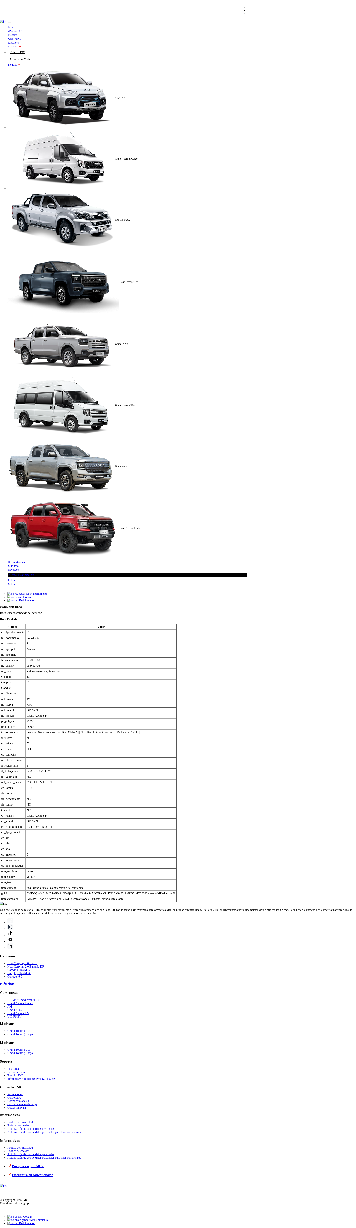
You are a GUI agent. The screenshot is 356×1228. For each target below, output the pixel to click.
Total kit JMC (17, 52)
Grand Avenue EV (18, 1013)
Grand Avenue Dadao (130, 528)
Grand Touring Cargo (126, 158)
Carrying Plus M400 (19, 973)
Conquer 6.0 (14, 976)
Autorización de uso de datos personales (30, 1128)
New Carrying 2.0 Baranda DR (25, 966)
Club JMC (13, 565)
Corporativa (14, 38)
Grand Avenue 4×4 (128, 281)
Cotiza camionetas (18, 1100)
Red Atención (26, 1223)
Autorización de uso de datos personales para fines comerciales (44, 1132)
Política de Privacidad (20, 1122)
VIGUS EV (14, 1016)
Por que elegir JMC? (28, 1166)
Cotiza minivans (16, 1107)
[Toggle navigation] (9, 22)
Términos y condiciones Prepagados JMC (31, 1078)
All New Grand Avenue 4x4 (24, 999)
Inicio (11, 27)
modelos (12, 64)
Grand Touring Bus (125, 405)
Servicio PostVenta (20, 59)
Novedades (13, 569)
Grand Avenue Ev (124, 466)
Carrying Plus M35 (18, 969)
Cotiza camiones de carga (22, 1104)
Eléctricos (13, 42)
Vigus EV (120, 97)
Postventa (13, 46)
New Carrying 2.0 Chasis (22, 963)
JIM (9, 1006)
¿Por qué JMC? (16, 31)
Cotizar (12, 580)
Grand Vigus (121, 343)
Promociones (15, 1094)
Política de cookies (18, 1125)
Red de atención (16, 562)
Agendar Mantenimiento (21, 575)
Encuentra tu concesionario (32, 1175)
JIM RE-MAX (122, 219)
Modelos (12, 35)
